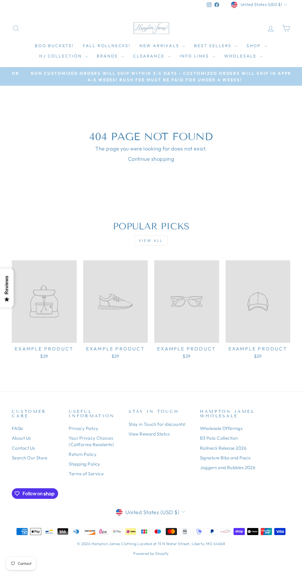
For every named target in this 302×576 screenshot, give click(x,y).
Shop (255, 45)
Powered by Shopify (150, 553)
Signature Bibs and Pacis (225, 458)
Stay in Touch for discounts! (157, 424)
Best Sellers (213, 45)
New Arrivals (160, 45)
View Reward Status (149, 434)
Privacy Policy (83, 428)
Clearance (149, 56)
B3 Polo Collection (219, 438)
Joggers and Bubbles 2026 (228, 467)
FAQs (17, 428)
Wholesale (241, 56)
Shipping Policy (84, 464)
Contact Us (23, 448)
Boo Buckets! (54, 45)
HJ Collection (61, 56)
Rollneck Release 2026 (223, 448)
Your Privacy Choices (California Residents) (91, 441)
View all (151, 240)
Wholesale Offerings (221, 428)
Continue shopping (151, 158)
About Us (21, 438)
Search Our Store (29, 458)
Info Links (195, 56)
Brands (108, 56)
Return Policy (82, 454)
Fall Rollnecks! (107, 45)
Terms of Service (86, 473)
